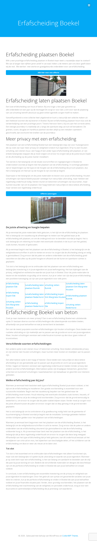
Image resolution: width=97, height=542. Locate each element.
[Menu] (89, 5)
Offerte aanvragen (48, 194)
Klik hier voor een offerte (48, 72)
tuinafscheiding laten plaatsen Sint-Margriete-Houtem (77, 286)
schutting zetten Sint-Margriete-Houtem (13, 304)
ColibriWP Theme (70, 535)
